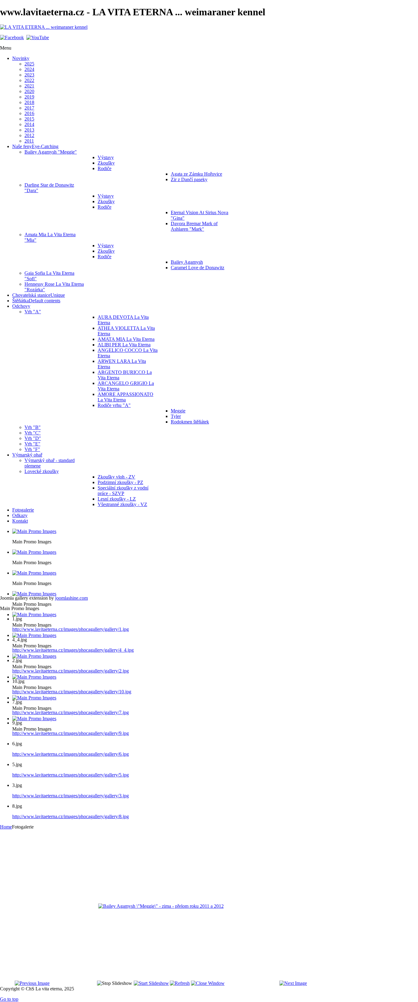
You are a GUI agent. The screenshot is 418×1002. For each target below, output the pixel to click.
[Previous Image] (32, 983)
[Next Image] (293, 983)
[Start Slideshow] (151, 983)
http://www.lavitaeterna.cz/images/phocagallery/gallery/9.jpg (70, 733)
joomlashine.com (71, 598)
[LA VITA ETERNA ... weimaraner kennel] (44, 27)
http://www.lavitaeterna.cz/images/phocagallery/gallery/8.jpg (70, 816)
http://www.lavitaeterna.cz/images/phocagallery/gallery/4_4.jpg (73, 650)
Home (6, 826)
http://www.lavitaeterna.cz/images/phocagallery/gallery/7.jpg (70, 712)
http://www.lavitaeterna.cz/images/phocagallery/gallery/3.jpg (70, 795)
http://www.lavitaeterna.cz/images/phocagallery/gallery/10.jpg (71, 691)
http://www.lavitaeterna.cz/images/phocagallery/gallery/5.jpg (70, 774)
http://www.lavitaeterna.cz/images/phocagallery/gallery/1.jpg (70, 629)
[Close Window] (208, 983)
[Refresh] (180, 983)
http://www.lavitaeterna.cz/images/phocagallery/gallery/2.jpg (70, 670)
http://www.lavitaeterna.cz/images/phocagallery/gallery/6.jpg (70, 754)
